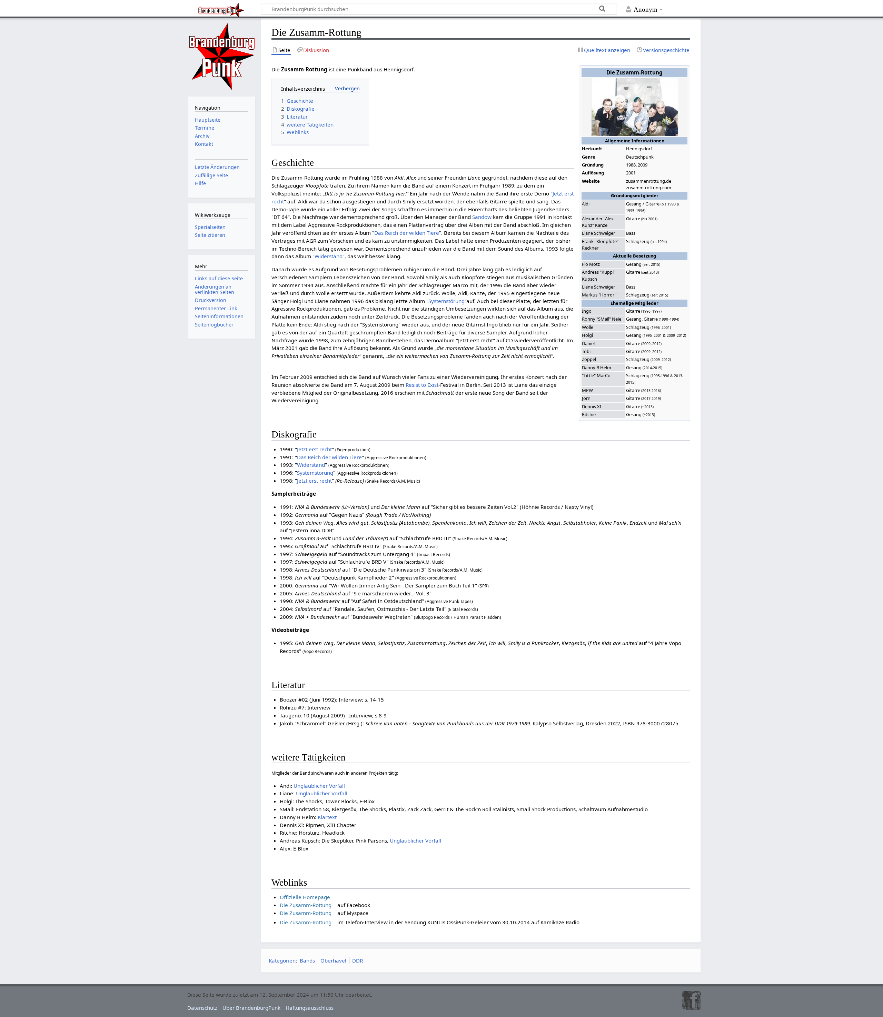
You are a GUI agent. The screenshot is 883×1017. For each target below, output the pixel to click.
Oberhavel (333, 960)
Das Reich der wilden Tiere (406, 232)
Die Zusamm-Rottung (305, 905)
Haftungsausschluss (310, 1007)
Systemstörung (446, 301)
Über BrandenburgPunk (251, 1007)
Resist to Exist (422, 384)
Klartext (327, 817)
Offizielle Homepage (305, 897)
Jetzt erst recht (314, 449)
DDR (357, 960)
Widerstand (329, 256)
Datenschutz (202, 1007)
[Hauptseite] (221, 56)
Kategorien (282, 960)
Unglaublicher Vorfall (319, 785)
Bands (307, 960)
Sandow (482, 216)
